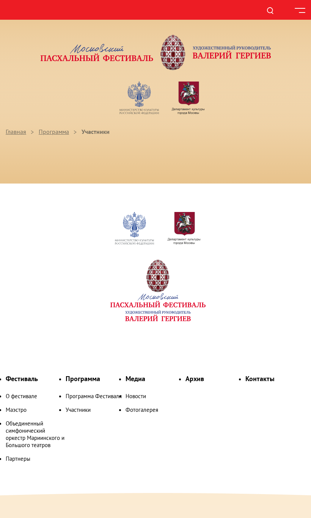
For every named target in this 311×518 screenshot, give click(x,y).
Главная (16, 131)
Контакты (260, 378)
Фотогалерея (142, 409)
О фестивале (21, 396)
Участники (78, 409)
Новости (136, 396)
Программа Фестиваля (94, 396)
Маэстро (16, 409)
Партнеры (18, 458)
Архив (194, 378)
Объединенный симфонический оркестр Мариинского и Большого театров (35, 434)
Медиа (135, 378)
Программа (54, 131)
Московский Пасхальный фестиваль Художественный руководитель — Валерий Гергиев (155, 52)
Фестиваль (22, 378)
